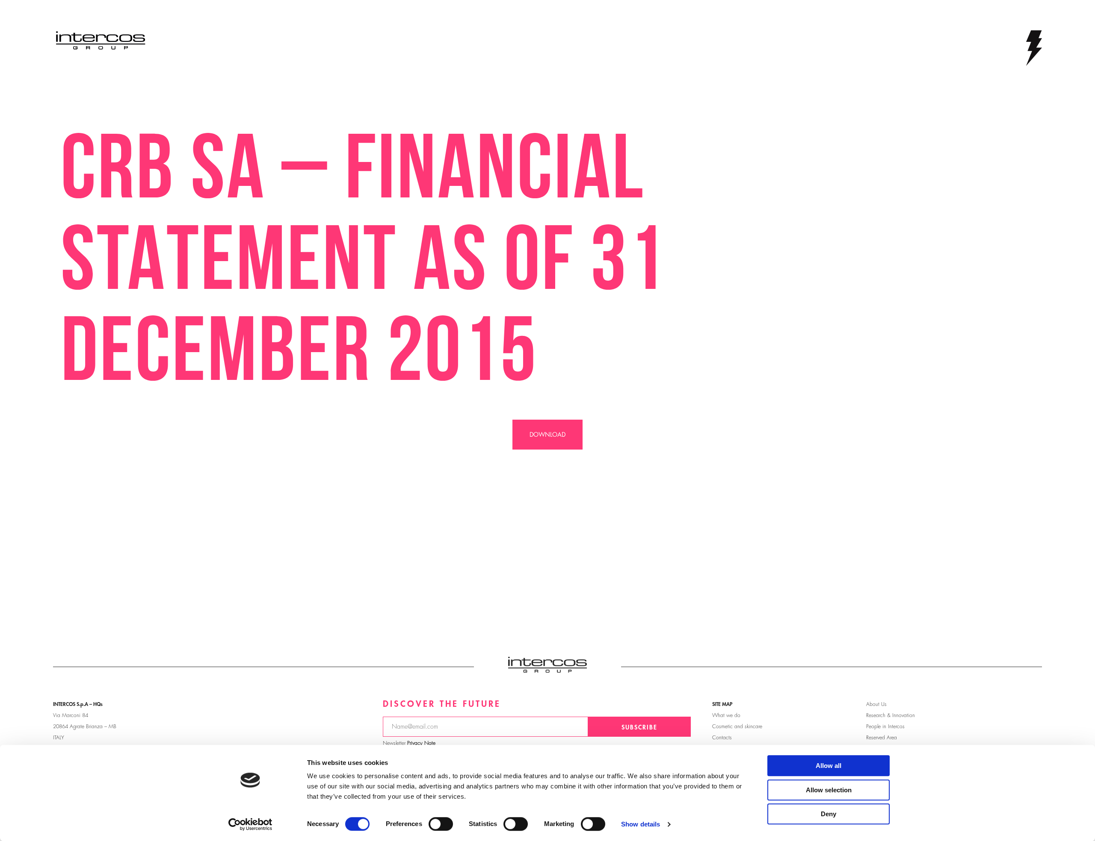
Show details (640, 824)
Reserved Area (881, 737)
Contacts (722, 737)
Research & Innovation (890, 715)
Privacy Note (421, 743)
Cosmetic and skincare (737, 726)
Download (547, 435)
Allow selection (829, 790)
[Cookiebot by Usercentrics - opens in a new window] (250, 824)
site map (722, 704)
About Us (876, 704)
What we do (726, 715)
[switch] (441, 824)
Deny (828, 813)
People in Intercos (885, 726)
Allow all (828, 765)
